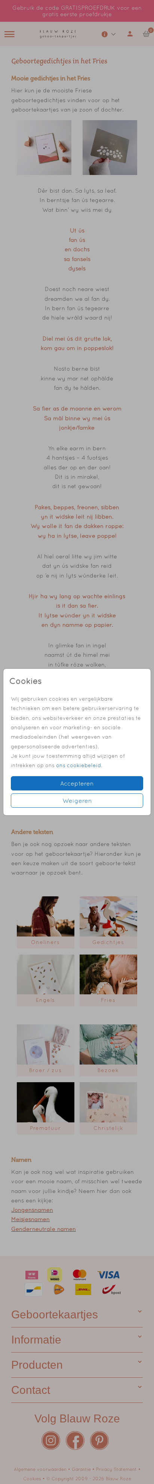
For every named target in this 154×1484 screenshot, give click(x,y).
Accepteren (77, 783)
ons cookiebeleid (78, 765)
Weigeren (77, 800)
